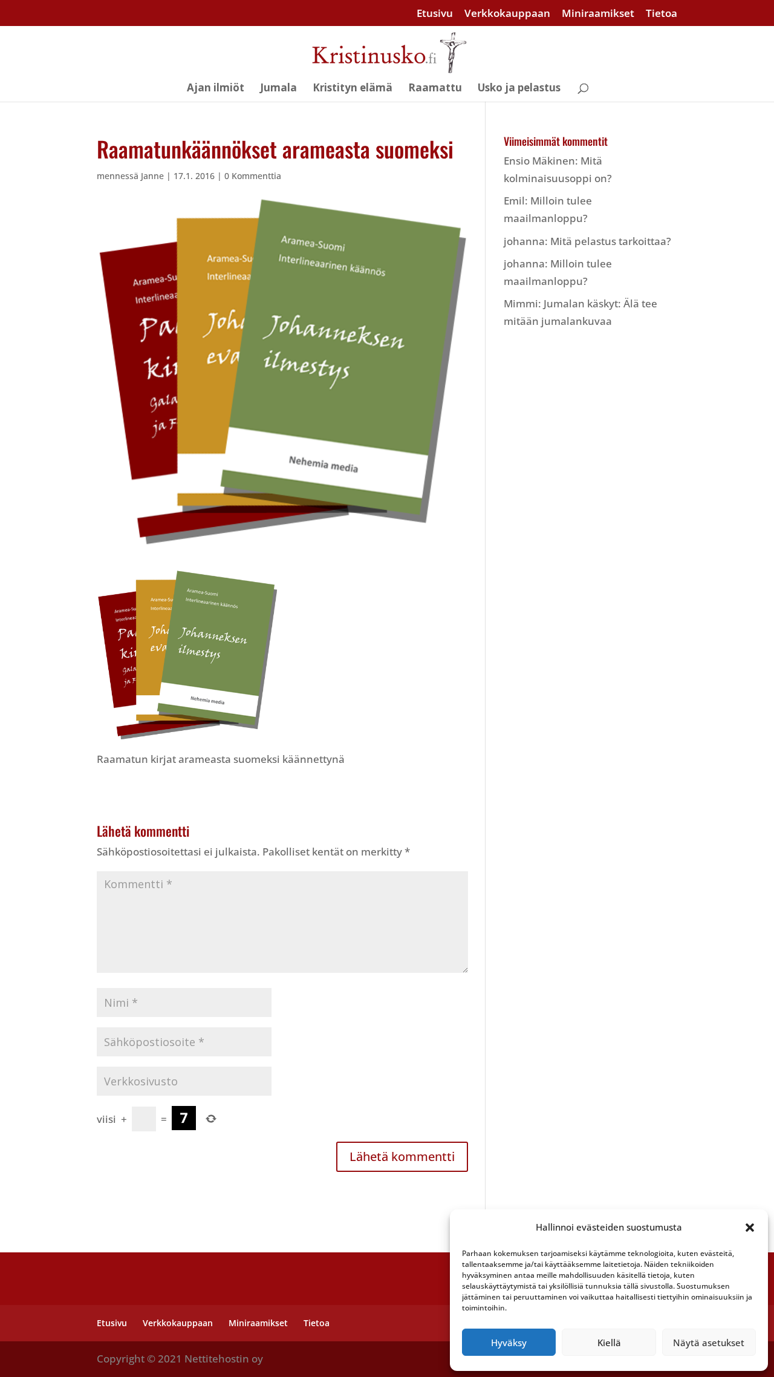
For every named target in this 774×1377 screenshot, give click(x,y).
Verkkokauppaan (507, 14)
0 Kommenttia (252, 176)
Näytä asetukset (708, 1342)
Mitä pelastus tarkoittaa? (610, 241)
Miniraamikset (598, 14)
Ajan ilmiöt (215, 88)
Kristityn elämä (352, 88)
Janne (152, 176)
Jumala (278, 88)
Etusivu (435, 14)
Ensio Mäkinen (539, 161)
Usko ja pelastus (519, 88)
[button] (750, 1228)
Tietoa (661, 14)
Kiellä (609, 1342)
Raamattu (435, 88)
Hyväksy (509, 1342)
